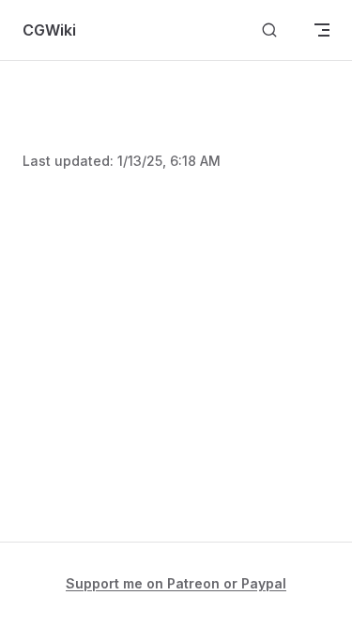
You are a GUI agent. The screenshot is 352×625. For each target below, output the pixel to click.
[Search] (269, 30)
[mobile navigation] (321, 30)
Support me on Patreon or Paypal (176, 583)
